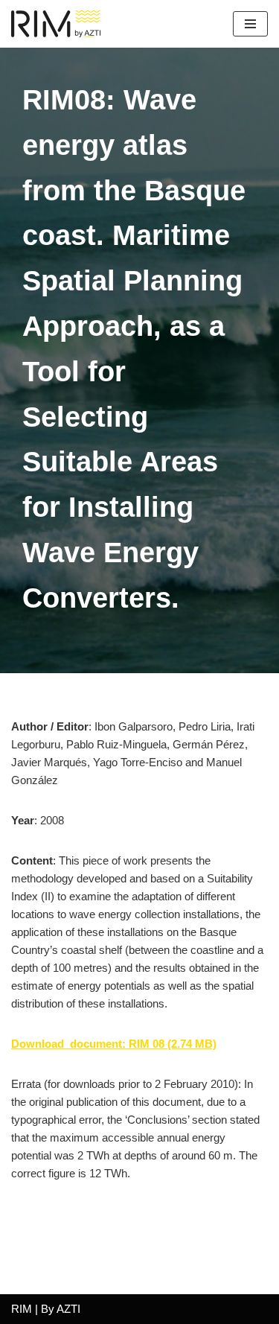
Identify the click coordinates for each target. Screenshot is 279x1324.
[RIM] (59, 23)
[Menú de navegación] (250, 23)
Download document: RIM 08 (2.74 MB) (114, 1043)
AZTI (68, 1308)
